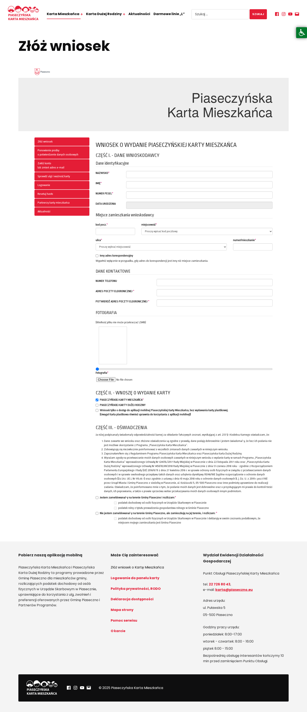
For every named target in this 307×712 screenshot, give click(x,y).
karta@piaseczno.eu (234, 589)
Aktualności (139, 14)
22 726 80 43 (219, 584)
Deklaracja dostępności (132, 599)
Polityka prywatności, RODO (136, 588)
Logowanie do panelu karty (135, 578)
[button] (301, 32)
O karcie (118, 631)
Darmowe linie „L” (169, 14)
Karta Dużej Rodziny (104, 14)
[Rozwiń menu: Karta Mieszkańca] (82, 14)
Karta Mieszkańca (63, 14)
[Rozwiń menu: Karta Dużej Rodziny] (124, 14)
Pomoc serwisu (124, 620)
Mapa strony (122, 609)
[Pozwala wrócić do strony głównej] (23, 13)
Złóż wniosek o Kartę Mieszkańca (137, 567)
